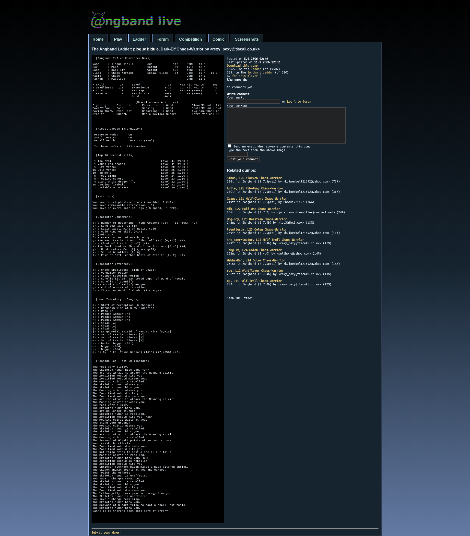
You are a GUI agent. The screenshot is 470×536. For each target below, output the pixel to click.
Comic (218, 39)
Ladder (139, 39)
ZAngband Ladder (260, 72)
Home (98, 39)
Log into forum (299, 101)
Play (118, 39)
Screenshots (247, 39)
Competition (190, 39)
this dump (242, 65)
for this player (245, 75)
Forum (162, 39)
